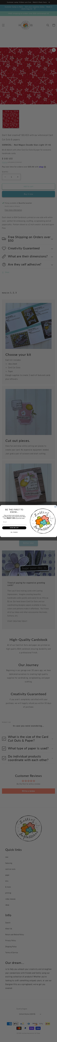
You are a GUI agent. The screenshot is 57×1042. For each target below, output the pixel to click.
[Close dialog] (55, 506)
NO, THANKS (14, 532)
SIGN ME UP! (14, 527)
